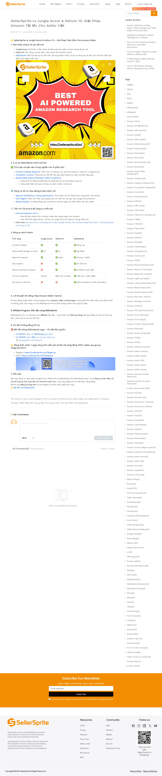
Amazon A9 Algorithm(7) (137, 126)
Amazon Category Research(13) (140, 183)
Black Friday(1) (133, 479)
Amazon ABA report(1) (136, 130)
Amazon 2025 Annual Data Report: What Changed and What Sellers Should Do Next (141, 27)
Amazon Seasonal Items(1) (138, 347)
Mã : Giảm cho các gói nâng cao (35, 337)
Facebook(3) (132, 511)
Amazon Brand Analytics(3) (138, 162)
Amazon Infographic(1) (137, 251)
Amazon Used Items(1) (136, 425)
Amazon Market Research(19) (140, 292)
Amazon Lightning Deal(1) (138, 279)
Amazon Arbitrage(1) (136, 153)
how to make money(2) (137, 648)
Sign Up (148, 4)
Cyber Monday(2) (134, 497)
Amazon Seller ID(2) (135, 360)
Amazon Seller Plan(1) (136, 365)
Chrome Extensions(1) (136, 493)
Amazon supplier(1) (135, 470)
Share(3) (130, 593)
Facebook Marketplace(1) (138, 516)
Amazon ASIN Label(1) (136, 139)
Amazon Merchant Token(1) (139, 297)
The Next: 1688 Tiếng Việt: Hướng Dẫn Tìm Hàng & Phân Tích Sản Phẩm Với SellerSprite (49, 403)
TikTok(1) (130, 607)
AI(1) (129, 94)
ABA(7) (130, 89)
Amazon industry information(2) (141, 452)
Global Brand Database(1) (138, 529)
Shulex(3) (131, 598)
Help (118, 4)
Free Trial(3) (132, 520)
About (128, 4)
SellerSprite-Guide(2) (136, 588)
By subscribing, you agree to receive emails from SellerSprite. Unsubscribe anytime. (82, 699)
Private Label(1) (133, 561)
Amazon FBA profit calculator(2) (141, 215)
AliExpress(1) (132, 108)
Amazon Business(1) (135, 167)
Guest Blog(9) (133, 538)
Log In (140, 4)
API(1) (129, 98)
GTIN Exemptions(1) (135, 525)
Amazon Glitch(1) (134, 238)
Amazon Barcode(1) (135, 158)
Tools (68, 4)
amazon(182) (132, 634)
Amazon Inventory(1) (136, 256)
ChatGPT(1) (132, 488)
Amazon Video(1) (134, 429)
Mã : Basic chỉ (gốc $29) (34, 334)
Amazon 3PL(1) (133, 121)
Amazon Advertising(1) (136, 149)
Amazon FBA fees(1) (135, 210)
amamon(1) (132, 629)
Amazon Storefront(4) (136, 397)
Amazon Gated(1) (134, 233)
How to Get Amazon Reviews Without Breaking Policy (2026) (140, 67)
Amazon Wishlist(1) (135, 443)
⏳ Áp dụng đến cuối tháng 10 (29, 340)
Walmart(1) (131, 625)
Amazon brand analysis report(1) (141, 447)
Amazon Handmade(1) (136, 247)
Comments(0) (41, 32)
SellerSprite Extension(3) (138, 584)
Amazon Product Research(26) (140, 324)
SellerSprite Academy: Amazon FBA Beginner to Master (140, 36)
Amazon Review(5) (135, 329)
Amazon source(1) (135, 466)
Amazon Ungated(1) (135, 420)
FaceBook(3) (132, 507)
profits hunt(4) (133, 666)
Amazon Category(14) (136, 178)
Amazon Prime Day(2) (136, 319)
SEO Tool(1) (132, 575)
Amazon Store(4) (134, 393)
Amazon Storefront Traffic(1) (139, 406)
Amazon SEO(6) (134, 338)
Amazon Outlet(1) (134, 306)
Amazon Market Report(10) (138, 288)
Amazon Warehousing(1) (137, 434)
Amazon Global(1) (134, 242)
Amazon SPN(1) (133, 342)
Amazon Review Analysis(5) (138, 333)
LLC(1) (129, 552)
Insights (56, 4)
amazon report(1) (134, 639)
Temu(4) (130, 602)
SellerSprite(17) (133, 579)
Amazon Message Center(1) (139, 301)
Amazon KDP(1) (133, 260)
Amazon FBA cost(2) (136, 206)
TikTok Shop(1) (133, 611)
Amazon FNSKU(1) (135, 224)
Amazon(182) (132, 117)
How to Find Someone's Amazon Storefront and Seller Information (141, 44)
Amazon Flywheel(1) (135, 228)
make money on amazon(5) (139, 657)
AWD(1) (130, 103)
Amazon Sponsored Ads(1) (138, 388)
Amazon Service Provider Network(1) (138, 375)
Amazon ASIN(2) (134, 135)
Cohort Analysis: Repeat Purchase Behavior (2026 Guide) (142, 53)
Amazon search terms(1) (137, 457)
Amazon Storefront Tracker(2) (140, 402)
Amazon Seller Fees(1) (136, 356)
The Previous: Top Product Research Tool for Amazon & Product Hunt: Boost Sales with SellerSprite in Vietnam (60, 399)
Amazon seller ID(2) (135, 461)
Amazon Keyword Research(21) (140, 265)
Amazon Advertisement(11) (138, 144)
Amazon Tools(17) (134, 416)
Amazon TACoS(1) (134, 411)
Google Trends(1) (134, 534)
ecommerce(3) (133, 643)
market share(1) (134, 661)
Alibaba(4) (131, 112)
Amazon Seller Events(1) (137, 351)
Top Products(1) (134, 616)
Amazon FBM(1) (133, 219)
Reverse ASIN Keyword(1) (137, 566)
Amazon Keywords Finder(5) (139, 274)
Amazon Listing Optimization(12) (141, 283)
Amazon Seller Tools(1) (137, 370)
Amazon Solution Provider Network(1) (138, 382)
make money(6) (134, 652)
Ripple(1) (131, 570)
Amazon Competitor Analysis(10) (141, 187)
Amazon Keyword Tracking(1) (139, 269)
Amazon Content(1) (135, 192)
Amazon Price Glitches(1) (138, 315)
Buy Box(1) (131, 484)
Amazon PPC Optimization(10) (140, 310)
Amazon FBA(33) (134, 201)
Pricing (80, 4)
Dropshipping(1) (134, 502)
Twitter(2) (131, 620)
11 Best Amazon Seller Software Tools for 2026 (141, 60)
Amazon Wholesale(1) (136, 438)
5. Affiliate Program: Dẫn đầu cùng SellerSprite (34, 310)
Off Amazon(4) (133, 557)
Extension (95, 4)
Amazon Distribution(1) (137, 197)
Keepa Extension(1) (135, 548)
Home (42, 4)
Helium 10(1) (132, 543)
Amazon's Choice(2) (135, 475)
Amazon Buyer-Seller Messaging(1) (136, 172)
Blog (107, 4)
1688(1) (130, 85)
